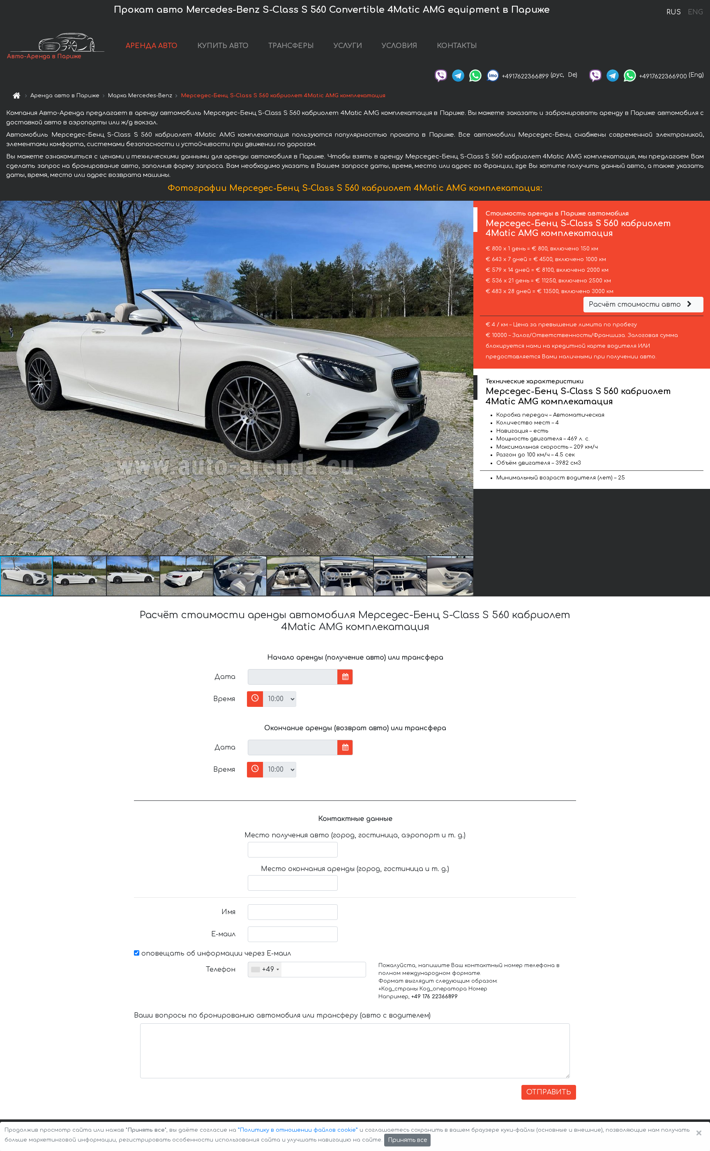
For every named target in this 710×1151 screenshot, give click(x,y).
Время (224, 699)
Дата (224, 677)
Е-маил (223, 934)
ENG (695, 12)
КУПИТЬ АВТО (223, 46)
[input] (293, 677)
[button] (80, 575)
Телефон (220, 969)
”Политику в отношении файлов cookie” (298, 1130)
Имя (228, 912)
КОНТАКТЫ (457, 46)
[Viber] (441, 75)
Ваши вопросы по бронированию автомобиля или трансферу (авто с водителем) (282, 1015)
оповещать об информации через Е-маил (215, 953)
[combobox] (264, 969)
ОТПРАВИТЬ (548, 1092)
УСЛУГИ (348, 46)
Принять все (407, 1140)
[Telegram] (458, 75)
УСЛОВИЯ (399, 46)
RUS (673, 12)
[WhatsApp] (475, 75)
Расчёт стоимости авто (636, 304)
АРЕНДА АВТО (152, 46)
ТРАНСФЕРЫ (291, 46)
